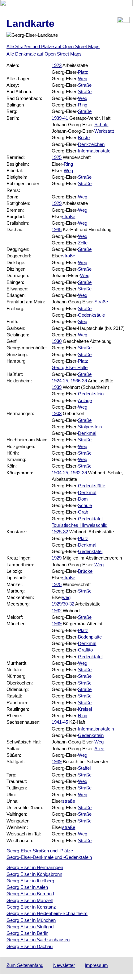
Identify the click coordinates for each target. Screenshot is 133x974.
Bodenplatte (90, 636)
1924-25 (60, 380)
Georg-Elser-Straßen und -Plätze (39, 850)
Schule (101, 124)
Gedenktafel (90, 518)
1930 (57, 341)
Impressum (96, 965)
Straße (85, 85)
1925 (57, 157)
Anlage (85, 400)
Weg (82, 78)
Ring (82, 104)
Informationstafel (94, 150)
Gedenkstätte (91, 485)
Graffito (85, 649)
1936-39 (79, 380)
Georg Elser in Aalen (27, 887)
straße (68, 216)
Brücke (85, 571)
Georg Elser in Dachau (29, 946)
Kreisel (85, 709)
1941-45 (60, 722)
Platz (83, 72)
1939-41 (60, 118)
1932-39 (79, 472)
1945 (57, 229)
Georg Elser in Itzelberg (30, 880)
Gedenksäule (91, 315)
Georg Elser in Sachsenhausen (38, 939)
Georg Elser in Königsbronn (34, 874)
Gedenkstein (91, 393)
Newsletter (64, 965)
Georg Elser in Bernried (30, 893)
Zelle (83, 242)
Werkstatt (104, 131)
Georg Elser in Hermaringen (34, 867)
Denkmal (87, 433)
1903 (57, 413)
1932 (57, 610)
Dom (83, 499)
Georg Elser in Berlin (27, 933)
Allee (99, 748)
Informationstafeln (96, 728)
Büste (84, 137)
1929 (57, 203)
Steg (82, 321)
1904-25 (60, 472)
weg (66, 597)
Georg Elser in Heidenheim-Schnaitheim (47, 913)
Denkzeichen (91, 144)
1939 (57, 387)
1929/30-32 (63, 603)
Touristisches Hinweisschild (79, 525)
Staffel (84, 768)
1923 (57, 65)
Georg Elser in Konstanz (31, 906)
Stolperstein (90, 426)
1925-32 (60, 531)
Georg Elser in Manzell (29, 900)
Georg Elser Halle (70, 367)
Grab (83, 511)
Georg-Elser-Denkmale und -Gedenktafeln (49, 857)
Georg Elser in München (31, 920)
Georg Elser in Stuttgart (30, 926)
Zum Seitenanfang (24, 965)
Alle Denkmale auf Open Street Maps (44, 53)
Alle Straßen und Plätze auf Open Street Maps (53, 46)
